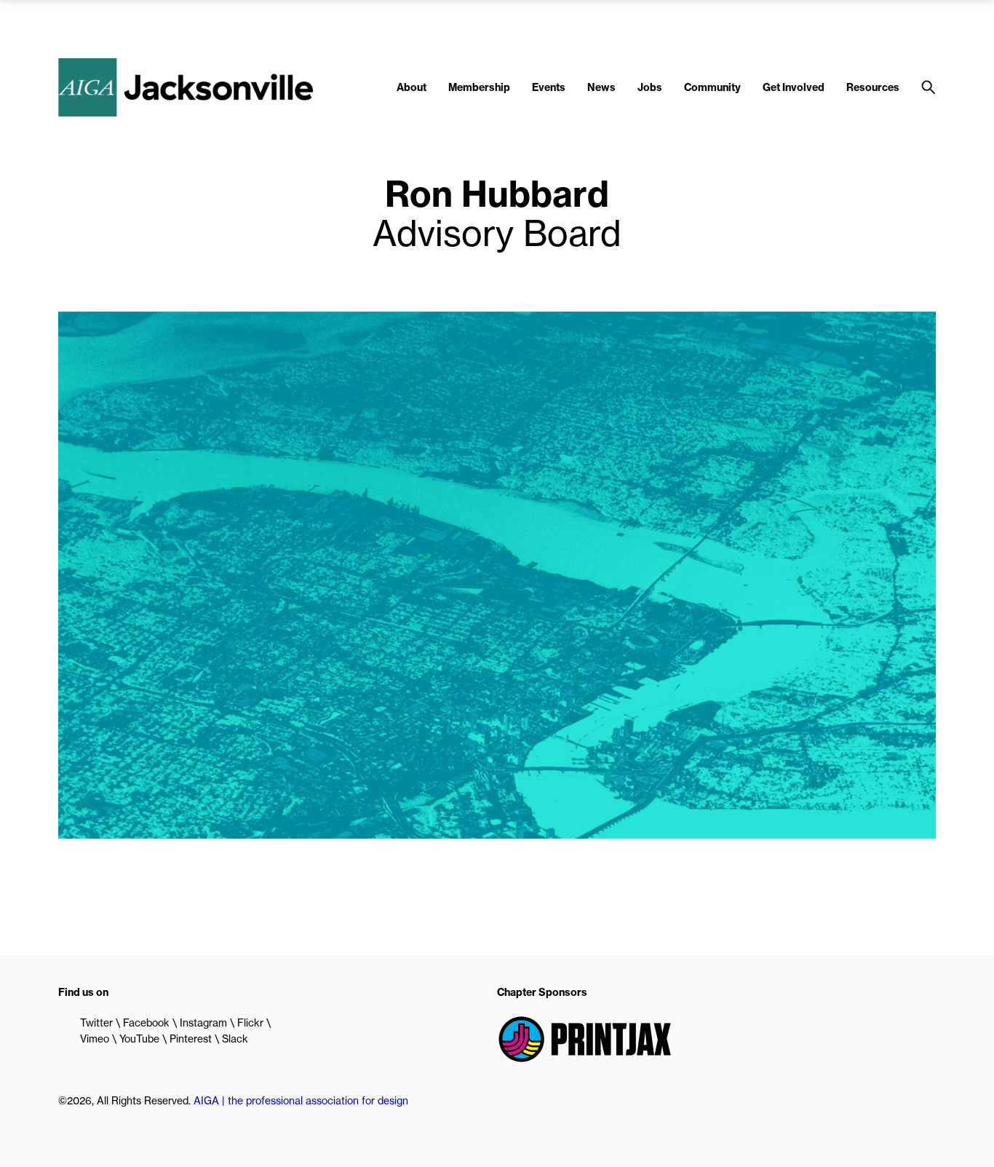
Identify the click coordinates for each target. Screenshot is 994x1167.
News (601, 87)
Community (712, 87)
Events (548, 87)
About (411, 87)
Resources (872, 87)
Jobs (649, 87)
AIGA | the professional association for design (301, 1100)
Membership (479, 87)
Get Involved (793, 87)
